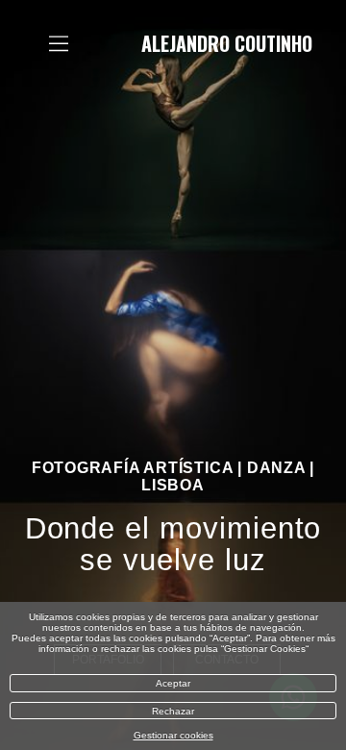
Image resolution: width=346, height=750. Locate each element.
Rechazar (173, 711)
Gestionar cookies (173, 735)
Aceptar (173, 683)
